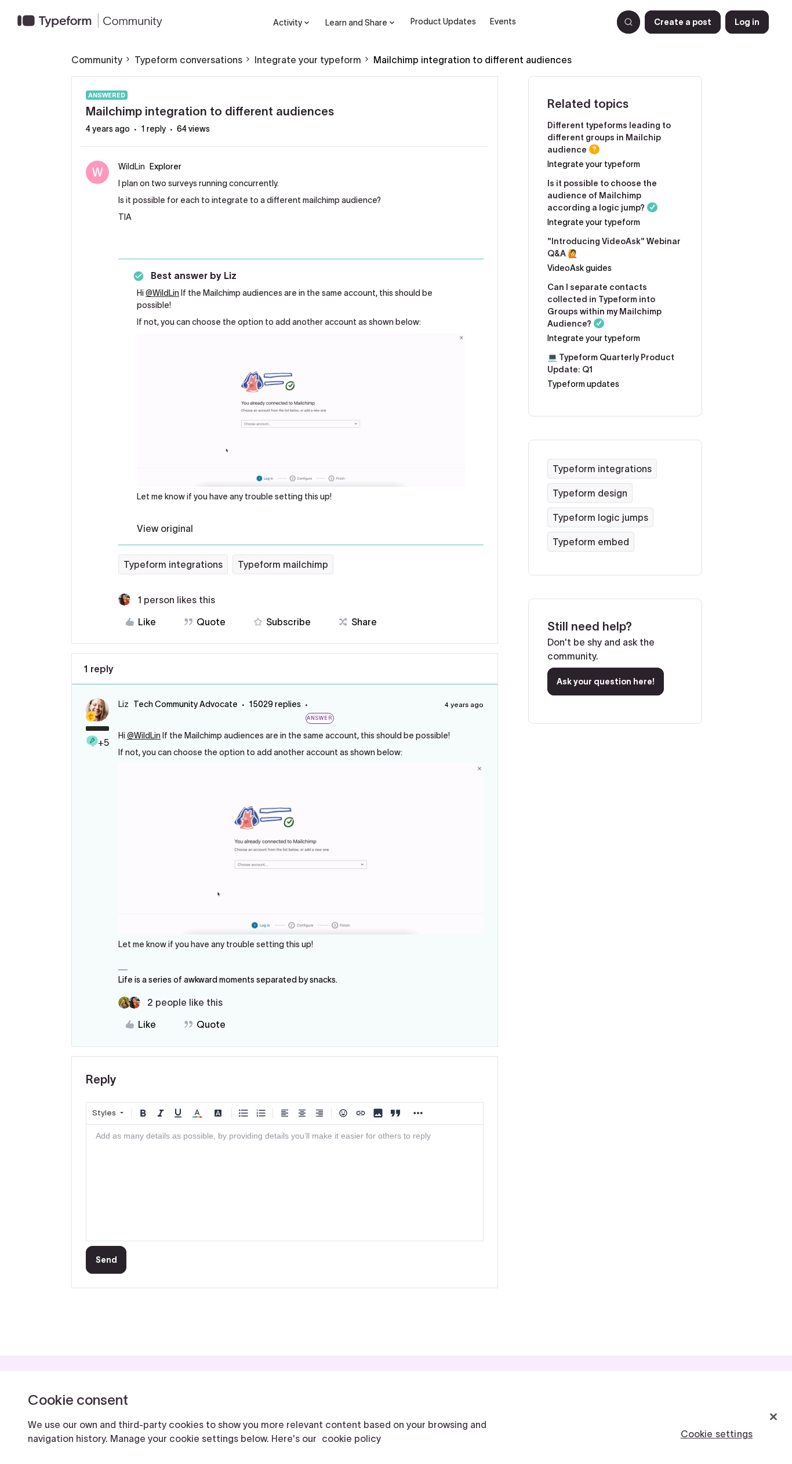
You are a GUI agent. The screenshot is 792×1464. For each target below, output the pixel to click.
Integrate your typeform (308, 60)
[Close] (773, 1417)
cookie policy (351, 1438)
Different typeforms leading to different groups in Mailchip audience (609, 137)
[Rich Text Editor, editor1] (284, 1183)
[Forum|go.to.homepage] (94, 22)
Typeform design (590, 493)
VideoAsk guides (579, 268)
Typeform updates (583, 384)
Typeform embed (591, 542)
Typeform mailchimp (283, 564)
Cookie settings (717, 1434)
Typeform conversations (188, 60)
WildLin (131, 166)
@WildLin (162, 293)
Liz (123, 704)
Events (503, 21)
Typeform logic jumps (600, 517)
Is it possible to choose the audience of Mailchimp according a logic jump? (602, 195)
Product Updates (443, 21)
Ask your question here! (606, 681)
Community (96, 60)
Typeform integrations (173, 564)
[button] (683, 22)
